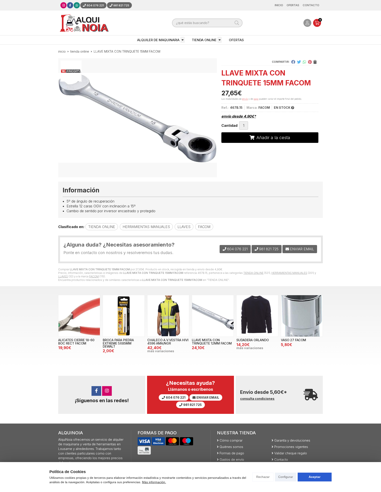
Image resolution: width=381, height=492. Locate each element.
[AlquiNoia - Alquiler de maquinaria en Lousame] (84, 23)
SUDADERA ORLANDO (252, 340)
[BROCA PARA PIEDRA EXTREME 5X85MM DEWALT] (123, 316)
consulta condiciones (257, 398)
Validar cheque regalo (290, 453)
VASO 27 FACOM (293, 340)
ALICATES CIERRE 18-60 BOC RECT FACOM (76, 341)
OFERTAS (236, 40)
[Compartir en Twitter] (299, 62)
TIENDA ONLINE (204, 40)
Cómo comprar (231, 440)
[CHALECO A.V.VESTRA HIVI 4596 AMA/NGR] (168, 316)
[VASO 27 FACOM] (302, 316)
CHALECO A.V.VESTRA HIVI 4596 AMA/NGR (168, 341)
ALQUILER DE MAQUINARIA (158, 40)
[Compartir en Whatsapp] (304, 62)
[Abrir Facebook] (70, 5)
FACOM (94, 276)
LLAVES (63, 276)
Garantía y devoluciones (292, 440)
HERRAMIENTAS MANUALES (289, 273)
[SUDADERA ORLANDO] (257, 316)
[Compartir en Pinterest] (310, 62)
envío (245, 99)
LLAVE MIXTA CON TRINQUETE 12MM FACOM (212, 341)
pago (256, 99)
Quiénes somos (231, 447)
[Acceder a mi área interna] (307, 23)
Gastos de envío (232, 459)
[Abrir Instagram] (63, 5)
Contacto (281, 459)
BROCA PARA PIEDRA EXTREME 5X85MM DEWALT (118, 343)
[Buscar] (237, 22)
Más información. (154, 482)
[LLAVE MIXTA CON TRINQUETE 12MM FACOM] (212, 316)
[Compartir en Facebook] (293, 62)
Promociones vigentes (291, 447)
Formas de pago (232, 453)
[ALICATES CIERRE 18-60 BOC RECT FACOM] (79, 316)
